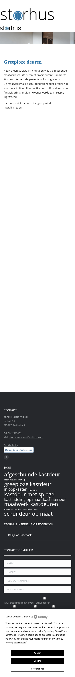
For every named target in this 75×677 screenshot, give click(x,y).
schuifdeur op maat (28, 514)
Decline (37, 661)
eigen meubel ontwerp (14, 479)
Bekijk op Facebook (20, 535)
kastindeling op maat (23, 499)
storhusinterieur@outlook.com (26, 437)
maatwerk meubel (12, 509)
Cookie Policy (11, 445)
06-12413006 (14, 433)
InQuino (33, 490)
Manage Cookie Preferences (18, 450)
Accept (37, 653)
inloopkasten (15, 489)
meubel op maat (30, 509)
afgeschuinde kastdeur (32, 474)
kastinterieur (54, 499)
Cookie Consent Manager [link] (17, 616)
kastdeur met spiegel (30, 494)
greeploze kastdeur (28, 484)
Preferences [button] (20, 642)
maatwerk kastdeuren (31, 504)
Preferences (37, 669)
